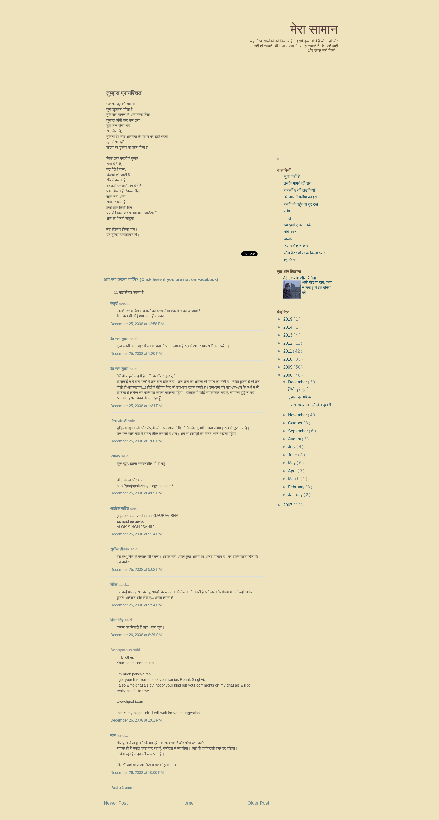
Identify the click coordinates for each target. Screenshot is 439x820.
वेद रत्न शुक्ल (119, 339)
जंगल (287, 218)
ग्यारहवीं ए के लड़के (297, 225)
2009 (288, 367)
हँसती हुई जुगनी (298, 389)
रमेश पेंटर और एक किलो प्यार (304, 252)
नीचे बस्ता (291, 231)
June (293, 455)
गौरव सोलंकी (118, 421)
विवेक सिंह (116, 620)
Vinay (115, 456)
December (298, 382)
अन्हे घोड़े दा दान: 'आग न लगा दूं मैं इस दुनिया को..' (317, 287)
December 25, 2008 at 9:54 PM (136, 605)
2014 (288, 327)
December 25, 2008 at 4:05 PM (136, 493)
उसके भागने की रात (297, 183)
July (292, 446)
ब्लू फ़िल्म (290, 259)
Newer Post (116, 803)
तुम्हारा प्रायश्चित (124, 93)
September (298, 431)
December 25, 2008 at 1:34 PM (136, 406)
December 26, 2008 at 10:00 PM (137, 773)
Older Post (258, 803)
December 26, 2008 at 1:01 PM (136, 720)
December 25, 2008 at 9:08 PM (136, 569)
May (292, 462)
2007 (288, 505)
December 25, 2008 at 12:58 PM (137, 324)
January (296, 494)
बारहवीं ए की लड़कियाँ (299, 190)
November (298, 415)
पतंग (287, 211)
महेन (113, 735)
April (292, 470)
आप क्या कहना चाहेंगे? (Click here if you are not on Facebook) (161, 279)
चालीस (289, 239)
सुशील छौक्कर (120, 549)
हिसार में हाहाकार (296, 245)
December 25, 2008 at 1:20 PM (136, 354)
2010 (288, 359)
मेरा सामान (314, 28)
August (295, 439)
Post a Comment (124, 787)
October (295, 423)
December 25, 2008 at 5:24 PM (136, 534)
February (296, 486)
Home (187, 803)
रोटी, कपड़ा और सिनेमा (299, 278)
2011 (288, 351)
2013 (288, 335)
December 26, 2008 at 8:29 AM (136, 635)
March (294, 478)
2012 (288, 343)
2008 (288, 375)
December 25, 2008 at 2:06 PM (136, 441)
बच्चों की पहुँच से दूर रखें (301, 204)
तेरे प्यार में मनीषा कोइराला (302, 197)
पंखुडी (114, 303)
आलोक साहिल (119, 508)
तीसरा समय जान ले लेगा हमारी (309, 405)
